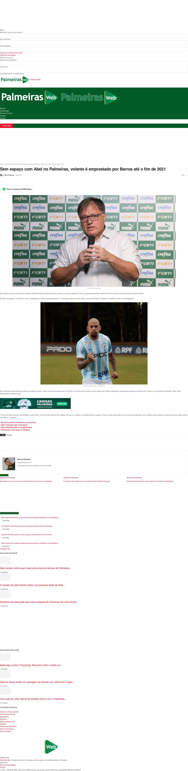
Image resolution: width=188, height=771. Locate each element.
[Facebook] (15, 180)
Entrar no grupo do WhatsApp (19, 189)
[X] (20, 180)
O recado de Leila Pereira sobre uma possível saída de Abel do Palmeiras (26, 526)
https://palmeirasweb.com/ (24, 462)
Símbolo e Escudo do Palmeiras (11, 623)
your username (5, 39)
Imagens (3, 115)
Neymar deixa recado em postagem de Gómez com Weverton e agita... (37, 682)
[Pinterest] (25, 180)
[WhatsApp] (30, 180)
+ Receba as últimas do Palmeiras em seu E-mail (18, 422)
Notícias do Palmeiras (11, 164)
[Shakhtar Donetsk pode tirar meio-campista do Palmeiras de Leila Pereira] (5, 594)
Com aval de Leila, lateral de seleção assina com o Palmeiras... (33, 698)
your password (5, 46)
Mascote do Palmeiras (8, 626)
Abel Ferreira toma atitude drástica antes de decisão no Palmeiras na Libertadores (29, 543)
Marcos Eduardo (9, 175)
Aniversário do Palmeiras (9, 616)
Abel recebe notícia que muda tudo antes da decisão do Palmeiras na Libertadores (30, 517)
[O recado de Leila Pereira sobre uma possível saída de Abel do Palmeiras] (5, 577)
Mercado (9, 435)
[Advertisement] (94, 145)
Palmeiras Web (5, 760)
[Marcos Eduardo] (1, 175)
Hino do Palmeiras (6, 630)
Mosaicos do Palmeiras (8, 633)
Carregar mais (5, 549)
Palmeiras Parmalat (7, 619)
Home (2, 164)
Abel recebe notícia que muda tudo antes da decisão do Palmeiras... (35, 568)
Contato (2, 118)
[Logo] (30, 97)
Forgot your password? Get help (11, 53)
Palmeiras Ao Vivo (6, 113)
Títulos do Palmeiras (7, 640)
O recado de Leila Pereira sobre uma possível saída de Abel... (32, 585)
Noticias (2, 108)
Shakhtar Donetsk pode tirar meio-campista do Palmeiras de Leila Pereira (26, 534)
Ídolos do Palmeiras (7, 637)
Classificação (4, 111)
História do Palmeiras (7, 612)
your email (3, 67)
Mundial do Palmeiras (7, 644)
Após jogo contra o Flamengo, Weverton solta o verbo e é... (31, 665)
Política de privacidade (8, 55)
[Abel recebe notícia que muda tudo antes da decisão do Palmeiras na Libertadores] (5, 560)
